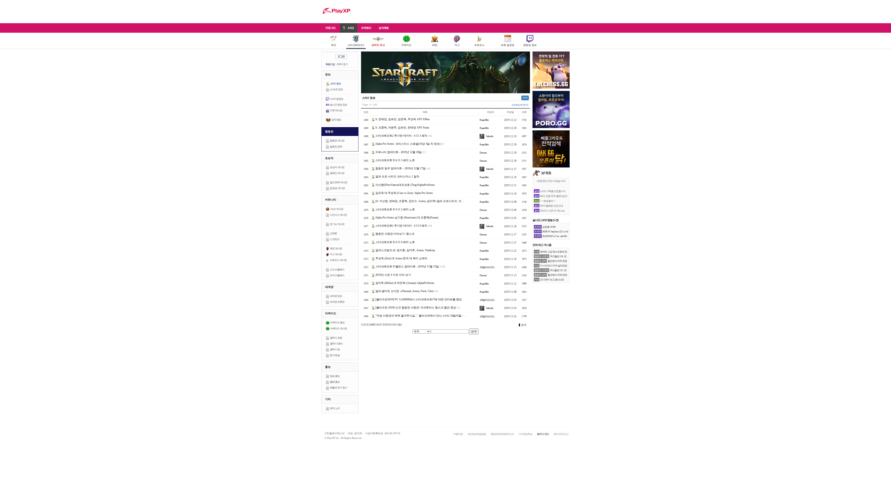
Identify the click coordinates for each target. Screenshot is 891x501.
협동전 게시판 (337, 140)
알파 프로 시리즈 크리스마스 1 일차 (397, 176)
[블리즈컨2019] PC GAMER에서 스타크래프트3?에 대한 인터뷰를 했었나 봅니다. (424, 299)
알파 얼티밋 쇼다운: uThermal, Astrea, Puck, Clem (404, 291)
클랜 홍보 (335, 381)
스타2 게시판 (336, 209)
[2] (366, 324)
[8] (385, 324)
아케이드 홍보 (337, 322)
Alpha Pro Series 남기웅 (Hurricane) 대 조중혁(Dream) (406, 217)
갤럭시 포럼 (336, 337)
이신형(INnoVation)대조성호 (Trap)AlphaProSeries (405, 184)
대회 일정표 (507, 45)
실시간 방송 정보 (338, 104)
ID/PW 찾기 (342, 64)
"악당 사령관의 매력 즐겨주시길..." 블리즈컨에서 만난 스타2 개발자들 (418, 315)
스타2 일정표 (336, 98)
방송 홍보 (335, 376)
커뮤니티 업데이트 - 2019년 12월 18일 (398, 152)
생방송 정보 (530, 45)
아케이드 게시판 (338, 328)
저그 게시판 (336, 254)
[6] (379, 324)
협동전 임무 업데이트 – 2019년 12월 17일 (400, 168)
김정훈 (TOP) (548, 226)
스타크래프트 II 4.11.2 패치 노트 (395, 209)
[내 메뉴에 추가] (520, 104)
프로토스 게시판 (338, 260)
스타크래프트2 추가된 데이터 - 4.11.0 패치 (401, 225)
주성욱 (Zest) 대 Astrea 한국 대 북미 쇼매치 (401, 258)
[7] (382, 324)
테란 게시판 (336, 248)
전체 (525, 97)
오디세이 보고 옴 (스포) (552, 279)
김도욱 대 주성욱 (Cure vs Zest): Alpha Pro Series (404, 193)
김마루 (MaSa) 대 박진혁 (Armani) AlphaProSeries (404, 283)
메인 (333, 45)
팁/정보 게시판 (337, 188)
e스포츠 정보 (336, 89)
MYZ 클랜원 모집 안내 (551, 205)
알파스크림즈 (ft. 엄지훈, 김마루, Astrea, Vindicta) (405, 250)
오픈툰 (333, 233)
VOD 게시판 (336, 110)
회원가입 (330, 64)
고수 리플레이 (337, 269)
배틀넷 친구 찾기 (338, 387)
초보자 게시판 (337, 167)
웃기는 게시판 (337, 224)
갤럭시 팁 (335, 349)
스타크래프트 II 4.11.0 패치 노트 (395, 242)
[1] (362, 324)
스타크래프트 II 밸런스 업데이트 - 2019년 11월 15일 (407, 266)
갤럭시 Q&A (336, 343)
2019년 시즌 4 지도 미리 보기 (393, 274)
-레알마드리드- (487, 267)
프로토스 (479, 45)
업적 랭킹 (336, 119)
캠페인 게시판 (337, 173)
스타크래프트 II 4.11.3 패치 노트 (395, 160)
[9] (388, 324)
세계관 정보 (336, 296)
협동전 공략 (336, 146)
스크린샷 (334, 239)
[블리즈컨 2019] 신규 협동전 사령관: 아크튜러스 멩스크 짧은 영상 (415, 307)
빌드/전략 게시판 (338, 182)
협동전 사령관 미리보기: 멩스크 (394, 233)
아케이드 (406, 45)
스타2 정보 (335, 83)
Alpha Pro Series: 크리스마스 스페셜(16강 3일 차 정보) (407, 143)
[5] (375, 324)
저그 (457, 45)
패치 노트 (335, 408)
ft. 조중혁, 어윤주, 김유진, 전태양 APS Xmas (402, 127)
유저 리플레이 (337, 275)
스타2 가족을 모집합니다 (552, 191)
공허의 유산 (378, 45)
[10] (392, 324)
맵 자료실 (335, 355)
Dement (483, 152)
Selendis (489, 136)
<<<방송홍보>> (547, 200)
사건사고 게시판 (338, 214)
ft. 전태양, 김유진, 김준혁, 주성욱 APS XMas (402, 119)
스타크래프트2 (356, 45)
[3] (369, 324)
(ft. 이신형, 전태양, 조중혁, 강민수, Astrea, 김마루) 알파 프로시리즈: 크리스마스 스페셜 (428, 201)
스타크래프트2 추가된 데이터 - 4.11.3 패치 (401, 135)
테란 (434, 45)
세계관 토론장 (337, 301)
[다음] (398, 324)
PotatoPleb (484, 120)
